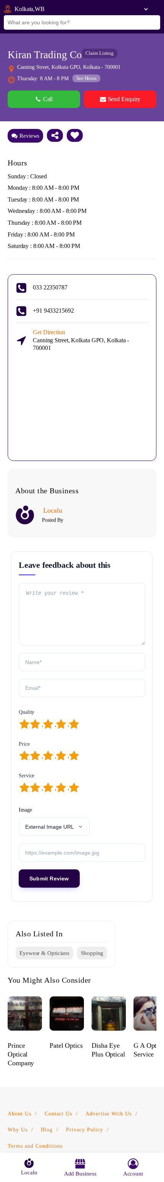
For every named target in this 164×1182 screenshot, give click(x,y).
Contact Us (58, 1114)
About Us (19, 1114)
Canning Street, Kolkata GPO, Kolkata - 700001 (81, 340)
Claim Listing (99, 53)
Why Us (17, 1130)
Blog (47, 1130)
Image (25, 810)
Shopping (92, 953)
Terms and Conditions (35, 1146)
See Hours (86, 78)
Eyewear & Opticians (44, 953)
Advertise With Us (108, 1114)
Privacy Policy (84, 1130)
